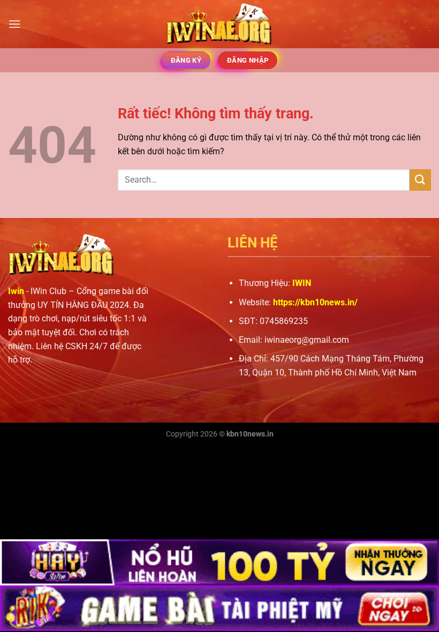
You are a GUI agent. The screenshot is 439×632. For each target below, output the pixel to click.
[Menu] (14, 24)
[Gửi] (420, 179)
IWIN (301, 283)
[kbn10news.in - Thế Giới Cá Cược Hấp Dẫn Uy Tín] (219, 24)
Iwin (16, 291)
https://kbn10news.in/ (315, 302)
